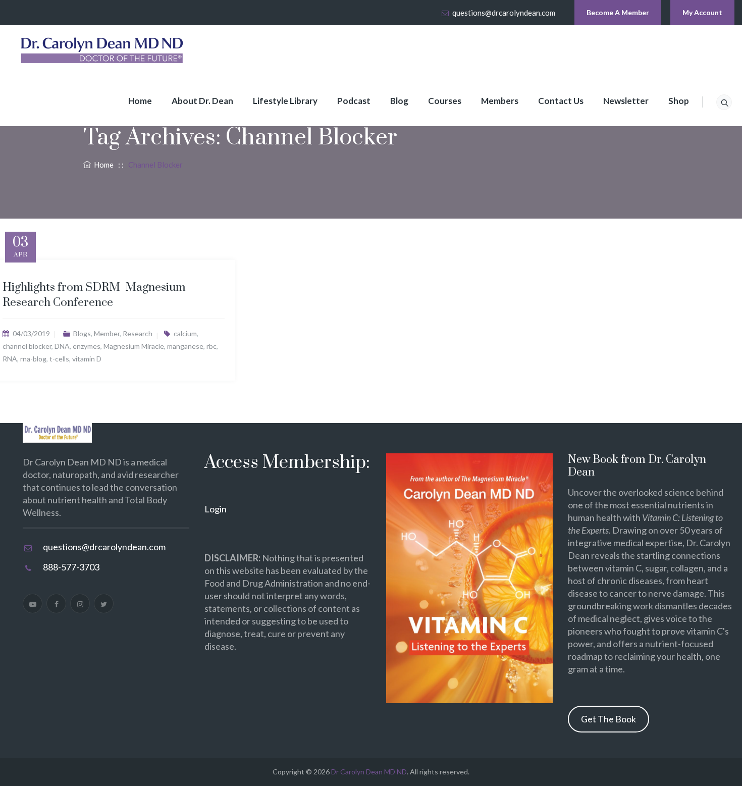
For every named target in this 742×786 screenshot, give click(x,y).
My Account (702, 12)
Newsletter (626, 100)
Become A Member (618, 12)
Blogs (82, 333)
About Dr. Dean (202, 100)
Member (107, 333)
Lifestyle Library (285, 100)
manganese (185, 346)
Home (140, 100)
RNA (10, 358)
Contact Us (561, 100)
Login (215, 508)
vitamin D (86, 358)
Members (499, 100)
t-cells (59, 358)
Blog (399, 100)
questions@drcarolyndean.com (503, 12)
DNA (62, 346)
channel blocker (27, 346)
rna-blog (33, 358)
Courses (444, 100)
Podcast (353, 100)
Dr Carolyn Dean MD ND (369, 771)
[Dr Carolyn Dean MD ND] (102, 50)
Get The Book (608, 718)
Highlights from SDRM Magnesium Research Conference (94, 295)
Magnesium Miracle (133, 346)
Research (137, 333)
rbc (211, 346)
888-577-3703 (71, 566)
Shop (678, 100)
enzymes (86, 346)
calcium (185, 333)
